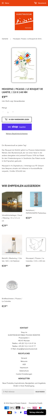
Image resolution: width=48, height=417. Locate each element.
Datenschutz (24, 371)
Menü (7, 3)
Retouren (24, 361)
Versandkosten (19, 101)
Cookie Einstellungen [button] (24, 374)
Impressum (24, 367)
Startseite (5, 39)
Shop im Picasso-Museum (17, 403)
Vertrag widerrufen (36, 412)
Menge (4, 108)
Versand (24, 358)
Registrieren (40, 392)
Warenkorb (42, 3)
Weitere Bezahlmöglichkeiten (17, 134)
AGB (24, 364)
